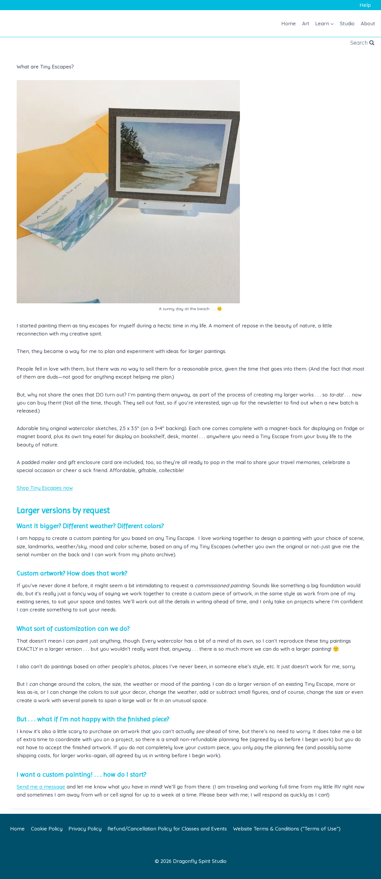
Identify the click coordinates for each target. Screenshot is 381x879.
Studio (347, 23)
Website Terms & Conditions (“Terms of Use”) (287, 828)
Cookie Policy (47, 828)
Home (288, 23)
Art (305, 23)
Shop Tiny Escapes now (45, 488)
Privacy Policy (85, 828)
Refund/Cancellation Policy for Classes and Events (167, 828)
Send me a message (41, 786)
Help (365, 5)
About (368, 23)
